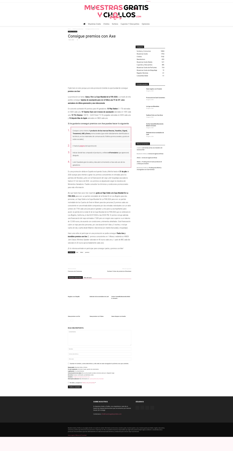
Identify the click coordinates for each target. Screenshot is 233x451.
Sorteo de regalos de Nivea (155, 153)
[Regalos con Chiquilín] (78, 288)
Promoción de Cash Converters (155, 97)
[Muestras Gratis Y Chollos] (116, 12)
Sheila (138, 158)
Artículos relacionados (75, 277)
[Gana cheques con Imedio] (121, 308)
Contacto (148, 1)
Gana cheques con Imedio (118, 316)
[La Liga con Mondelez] (140, 108)
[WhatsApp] (70, 44)
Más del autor (88, 277)
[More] (86, 44)
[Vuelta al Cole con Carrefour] (140, 117)
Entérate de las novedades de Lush (99, 296)
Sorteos (115, 24)
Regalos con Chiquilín (74, 296)
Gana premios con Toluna (96, 316)
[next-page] (72, 320)
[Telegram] (74, 44)
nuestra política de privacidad (96, 378)
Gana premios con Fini (74, 316)
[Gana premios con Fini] (78, 308)
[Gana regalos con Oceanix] (140, 91)
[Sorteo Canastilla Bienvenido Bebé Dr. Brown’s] (121, 288)
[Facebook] (154, 1)
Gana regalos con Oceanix (154, 89)
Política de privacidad (88, 382)
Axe (77, 252)
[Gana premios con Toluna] (99, 308)
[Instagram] (157, 1)
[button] (163, 24)
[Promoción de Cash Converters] (140, 100)
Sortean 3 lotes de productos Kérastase (119, 271)
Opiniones (146, 24)
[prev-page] (69, 320)
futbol (81, 252)
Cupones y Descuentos (130, 24)
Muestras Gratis (94, 24)
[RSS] (160, 1)
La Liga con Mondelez (152, 106)
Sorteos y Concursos (78, 29)
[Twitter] (163, 1)
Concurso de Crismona (75, 271)
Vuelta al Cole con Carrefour (154, 115)
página (82, 146)
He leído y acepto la (83, 382)
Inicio (69, 29)
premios (87, 252)
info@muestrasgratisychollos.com (81, 376)
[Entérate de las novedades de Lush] (99, 288)
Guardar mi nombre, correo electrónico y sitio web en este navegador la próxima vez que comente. (99, 363)
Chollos (106, 24)
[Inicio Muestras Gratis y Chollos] (84, 24)
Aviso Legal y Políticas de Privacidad (77, 435)
